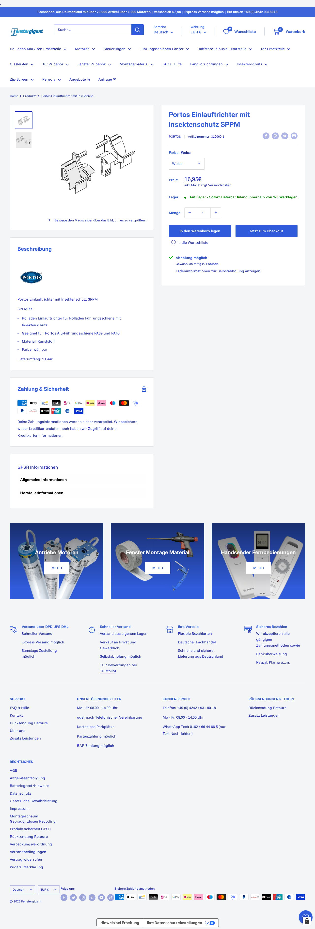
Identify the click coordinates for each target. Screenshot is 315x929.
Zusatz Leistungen (25, 738)
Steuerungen (115, 48)
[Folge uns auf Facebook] (64, 897)
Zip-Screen (19, 79)
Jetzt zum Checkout (266, 230)
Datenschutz (20, 793)
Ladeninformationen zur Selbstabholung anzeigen (218, 271)
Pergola (48, 79)
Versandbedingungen (28, 851)
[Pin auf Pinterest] (275, 135)
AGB (13, 770)
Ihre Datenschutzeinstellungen (174, 922)
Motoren (82, 48)
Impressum (19, 808)
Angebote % (79, 79)
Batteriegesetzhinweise (29, 785)
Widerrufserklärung (26, 867)
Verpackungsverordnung (31, 844)
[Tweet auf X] (284, 135)
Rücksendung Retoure (29, 723)
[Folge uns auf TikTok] (110, 897)
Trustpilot (108, 670)
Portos (175, 136)
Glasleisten (19, 64)
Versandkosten (219, 185)
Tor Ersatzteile (272, 48)
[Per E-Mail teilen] (294, 135)
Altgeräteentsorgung (27, 778)
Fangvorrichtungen (206, 64)
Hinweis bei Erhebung (119, 922)
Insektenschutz (249, 64)
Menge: (175, 212)
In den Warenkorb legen (200, 230)
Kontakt (16, 715)
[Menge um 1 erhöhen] (216, 212)
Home (14, 96)
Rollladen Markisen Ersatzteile (35, 48)
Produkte (29, 96)
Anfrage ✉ (107, 79)
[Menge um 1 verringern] (190, 212)
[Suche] (137, 29)
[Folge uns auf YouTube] (101, 897)
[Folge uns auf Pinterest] (92, 897)
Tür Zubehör (52, 64)
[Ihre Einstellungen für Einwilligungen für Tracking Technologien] (307, 921)
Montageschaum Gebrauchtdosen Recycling (33, 819)
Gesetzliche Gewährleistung (33, 800)
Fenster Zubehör (92, 64)
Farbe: (179, 152)
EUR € (44, 889)
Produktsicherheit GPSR (30, 829)
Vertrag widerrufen (26, 859)
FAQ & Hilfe (172, 64)
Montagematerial (134, 64)
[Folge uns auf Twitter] (73, 897)
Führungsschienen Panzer (162, 48)
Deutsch (18, 889)
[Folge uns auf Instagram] (82, 897)
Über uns (17, 730)
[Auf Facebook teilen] (266, 135)
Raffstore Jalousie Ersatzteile (222, 48)
